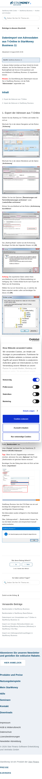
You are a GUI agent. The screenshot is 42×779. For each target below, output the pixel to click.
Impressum (5, 723)
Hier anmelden (12, 663)
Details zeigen (29, 411)
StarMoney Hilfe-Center (9, 10)
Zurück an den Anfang (9, 595)
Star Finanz (33, 762)
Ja (16, 564)
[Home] (20, 5)
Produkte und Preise (11, 675)
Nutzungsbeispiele (10, 681)
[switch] (36, 387)
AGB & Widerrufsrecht (10, 727)
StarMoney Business (26, 10)
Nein (28, 564)
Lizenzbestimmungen (10, 736)
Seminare (5, 700)
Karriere (5, 773)
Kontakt (4, 706)
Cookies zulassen (21, 419)
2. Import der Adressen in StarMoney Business (18, 103)
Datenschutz (6, 732)
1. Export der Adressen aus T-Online (14, 99)
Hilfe (2, 693)
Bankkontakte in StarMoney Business (16, 609)
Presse (4, 767)
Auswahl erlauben (21, 428)
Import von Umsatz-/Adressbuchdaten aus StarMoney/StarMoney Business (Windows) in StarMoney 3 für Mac (19, 626)
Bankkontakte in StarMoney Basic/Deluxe (17, 613)
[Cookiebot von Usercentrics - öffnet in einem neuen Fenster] (29, 339)
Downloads (6, 712)
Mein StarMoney (9, 687)
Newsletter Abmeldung (10, 741)
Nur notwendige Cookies (21, 437)
